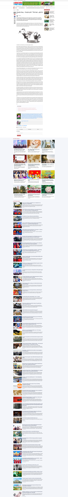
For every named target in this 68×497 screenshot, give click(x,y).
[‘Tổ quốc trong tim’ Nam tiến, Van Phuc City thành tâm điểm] (17, 480)
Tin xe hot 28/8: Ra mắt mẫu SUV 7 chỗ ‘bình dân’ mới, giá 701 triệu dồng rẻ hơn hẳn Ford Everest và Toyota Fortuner (32, 237)
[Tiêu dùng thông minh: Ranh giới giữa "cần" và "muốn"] (17, 299)
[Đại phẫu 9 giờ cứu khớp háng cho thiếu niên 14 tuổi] (17, 467)
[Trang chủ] (14, 6)
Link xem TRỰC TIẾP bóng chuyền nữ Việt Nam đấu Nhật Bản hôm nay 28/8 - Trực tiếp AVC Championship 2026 (31, 223)
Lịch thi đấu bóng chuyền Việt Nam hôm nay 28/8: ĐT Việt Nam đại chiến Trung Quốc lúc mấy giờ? (32, 317)
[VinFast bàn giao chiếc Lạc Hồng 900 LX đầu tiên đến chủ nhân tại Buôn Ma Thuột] (17, 285)
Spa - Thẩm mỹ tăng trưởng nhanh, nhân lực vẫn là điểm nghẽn (33, 149)
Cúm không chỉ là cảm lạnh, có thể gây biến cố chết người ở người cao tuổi (19, 149)
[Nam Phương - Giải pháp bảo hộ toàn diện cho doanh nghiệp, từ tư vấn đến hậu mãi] (17, 352)
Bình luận (14, 12)
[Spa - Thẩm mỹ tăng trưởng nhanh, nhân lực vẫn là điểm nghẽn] (34, 144)
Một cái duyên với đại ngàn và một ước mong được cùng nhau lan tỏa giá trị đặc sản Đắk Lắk (48, 180)
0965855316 (20, 125)
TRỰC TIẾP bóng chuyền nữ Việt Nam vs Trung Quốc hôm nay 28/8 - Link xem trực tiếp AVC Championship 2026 (32, 210)
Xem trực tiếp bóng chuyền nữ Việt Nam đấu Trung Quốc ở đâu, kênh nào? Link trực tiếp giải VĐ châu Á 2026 (32, 324)
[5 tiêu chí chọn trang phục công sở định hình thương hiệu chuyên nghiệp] (17, 359)
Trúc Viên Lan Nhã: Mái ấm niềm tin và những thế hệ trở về (47, 149)
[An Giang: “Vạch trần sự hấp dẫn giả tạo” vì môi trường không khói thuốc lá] (17, 379)
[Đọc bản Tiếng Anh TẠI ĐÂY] (19, 122)
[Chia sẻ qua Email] (14, 19)
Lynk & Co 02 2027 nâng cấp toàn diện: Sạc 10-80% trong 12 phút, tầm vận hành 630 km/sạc (31, 330)
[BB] (38, 3)
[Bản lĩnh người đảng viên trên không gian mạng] (34, 174)
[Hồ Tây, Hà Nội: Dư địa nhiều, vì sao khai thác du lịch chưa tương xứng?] (20, 189)
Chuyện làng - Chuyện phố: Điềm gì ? (22, 110)
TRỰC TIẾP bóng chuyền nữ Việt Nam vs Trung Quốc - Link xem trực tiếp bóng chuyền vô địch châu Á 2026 (32, 230)
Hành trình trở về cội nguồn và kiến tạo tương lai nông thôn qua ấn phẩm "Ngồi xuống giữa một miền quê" (32, 364)
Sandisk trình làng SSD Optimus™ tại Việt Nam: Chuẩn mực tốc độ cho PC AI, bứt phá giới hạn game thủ (32, 397)
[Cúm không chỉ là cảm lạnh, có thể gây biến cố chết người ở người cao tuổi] (20, 144)
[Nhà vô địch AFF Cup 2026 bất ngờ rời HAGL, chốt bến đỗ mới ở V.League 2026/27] (17, 292)
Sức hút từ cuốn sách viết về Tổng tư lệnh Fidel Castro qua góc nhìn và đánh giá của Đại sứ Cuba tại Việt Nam (32, 425)
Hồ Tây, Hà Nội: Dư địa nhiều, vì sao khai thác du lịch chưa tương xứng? (19, 195)
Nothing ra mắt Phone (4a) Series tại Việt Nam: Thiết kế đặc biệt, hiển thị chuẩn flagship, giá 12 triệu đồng (32, 492)
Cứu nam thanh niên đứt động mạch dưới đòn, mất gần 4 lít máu (32, 471)
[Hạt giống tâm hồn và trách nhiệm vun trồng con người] (48, 189)
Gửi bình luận (18, 135)
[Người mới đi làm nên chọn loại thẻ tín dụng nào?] (17, 312)
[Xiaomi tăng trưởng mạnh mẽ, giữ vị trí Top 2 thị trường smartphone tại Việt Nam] (17, 386)
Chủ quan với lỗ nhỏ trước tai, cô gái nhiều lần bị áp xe (30, 431)
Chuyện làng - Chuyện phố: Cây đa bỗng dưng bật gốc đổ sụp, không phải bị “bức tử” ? (27, 109)
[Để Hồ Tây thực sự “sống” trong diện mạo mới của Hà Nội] (48, 159)
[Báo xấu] (14, 23)
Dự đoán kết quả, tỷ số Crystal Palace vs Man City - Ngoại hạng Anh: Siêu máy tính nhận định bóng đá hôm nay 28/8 (32, 250)
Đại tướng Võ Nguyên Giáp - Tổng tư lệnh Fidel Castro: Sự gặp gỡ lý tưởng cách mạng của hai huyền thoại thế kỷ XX (32, 371)
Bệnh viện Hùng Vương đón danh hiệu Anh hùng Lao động (31, 444)
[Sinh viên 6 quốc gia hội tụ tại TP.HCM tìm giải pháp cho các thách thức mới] (20, 174)
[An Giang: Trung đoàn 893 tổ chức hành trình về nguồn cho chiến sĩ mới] (17, 339)
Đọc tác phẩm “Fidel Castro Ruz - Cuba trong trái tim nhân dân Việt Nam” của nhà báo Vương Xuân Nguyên (20, 165)
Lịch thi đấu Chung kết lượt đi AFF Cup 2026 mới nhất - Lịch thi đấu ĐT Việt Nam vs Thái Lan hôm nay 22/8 (32, 458)
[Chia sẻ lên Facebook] (14, 16)
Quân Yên (19, 15)
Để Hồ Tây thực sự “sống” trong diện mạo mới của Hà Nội (48, 164)
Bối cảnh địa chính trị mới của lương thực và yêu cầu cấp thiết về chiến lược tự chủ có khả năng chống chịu (34, 165)
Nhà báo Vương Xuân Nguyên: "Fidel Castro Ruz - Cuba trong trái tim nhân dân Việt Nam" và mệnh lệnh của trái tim (32, 344)
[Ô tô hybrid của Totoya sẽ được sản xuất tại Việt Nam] (17, 218)
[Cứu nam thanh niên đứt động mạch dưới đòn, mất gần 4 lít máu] (17, 474)
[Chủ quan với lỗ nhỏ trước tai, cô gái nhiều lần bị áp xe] (17, 434)
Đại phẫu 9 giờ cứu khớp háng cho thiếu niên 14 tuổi (30, 464)
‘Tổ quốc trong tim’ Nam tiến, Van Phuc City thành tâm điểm (31, 478)
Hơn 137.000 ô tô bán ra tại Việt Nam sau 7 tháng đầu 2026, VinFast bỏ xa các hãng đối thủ (31, 203)
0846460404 (25, 125)
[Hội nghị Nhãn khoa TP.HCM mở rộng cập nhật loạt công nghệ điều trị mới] (17, 440)
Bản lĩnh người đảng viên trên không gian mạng (33, 180)
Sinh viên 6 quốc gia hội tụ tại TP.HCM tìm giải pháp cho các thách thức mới (20, 180)
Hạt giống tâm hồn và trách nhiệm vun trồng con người (47, 195)
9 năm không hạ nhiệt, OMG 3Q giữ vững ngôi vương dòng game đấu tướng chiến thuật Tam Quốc (32, 452)
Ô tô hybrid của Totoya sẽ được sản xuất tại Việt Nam (30, 216)
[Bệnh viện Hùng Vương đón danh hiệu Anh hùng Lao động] (17, 447)
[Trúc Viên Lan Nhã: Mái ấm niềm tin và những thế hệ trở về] (48, 144)
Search (54, 0)
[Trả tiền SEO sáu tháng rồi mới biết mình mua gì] (17, 420)
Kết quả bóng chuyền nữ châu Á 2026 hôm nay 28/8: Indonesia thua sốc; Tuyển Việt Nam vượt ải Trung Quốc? (32, 243)
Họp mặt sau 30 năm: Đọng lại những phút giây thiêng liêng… (34, 195)
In (38, 129)
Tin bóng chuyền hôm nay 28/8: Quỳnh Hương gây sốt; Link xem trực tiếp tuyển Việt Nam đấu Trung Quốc (32, 277)
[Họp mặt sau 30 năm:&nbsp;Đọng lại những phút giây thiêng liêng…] (34, 189)
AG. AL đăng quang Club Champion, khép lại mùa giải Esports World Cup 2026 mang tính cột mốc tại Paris (31, 412)
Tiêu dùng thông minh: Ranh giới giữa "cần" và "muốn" (31, 296)
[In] (14, 21)
